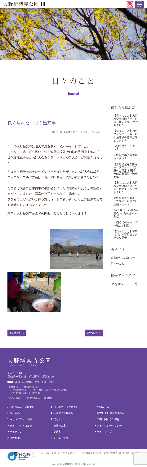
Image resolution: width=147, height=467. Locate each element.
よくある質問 (60, 437)
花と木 (57, 419)
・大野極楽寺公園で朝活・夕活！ (124, 157)
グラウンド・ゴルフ (21, 425)
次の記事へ (94, 333)
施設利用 (15, 437)
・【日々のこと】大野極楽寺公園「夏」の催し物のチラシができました (124, 187)
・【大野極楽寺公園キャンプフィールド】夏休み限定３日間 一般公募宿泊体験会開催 (124, 170)
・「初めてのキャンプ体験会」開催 (124, 224)
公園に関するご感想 (108, 419)
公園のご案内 (60, 425)
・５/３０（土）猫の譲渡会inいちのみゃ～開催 (124, 213)
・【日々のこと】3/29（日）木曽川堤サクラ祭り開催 (124, 234)
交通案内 (58, 431)
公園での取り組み (63, 413)
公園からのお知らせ (123, 257)
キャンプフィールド (21, 419)
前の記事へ (16, 333)
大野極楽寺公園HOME (22, 407)
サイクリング (17, 431)
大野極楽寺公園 (24, 4)
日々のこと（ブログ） (65, 407)
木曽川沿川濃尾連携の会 (110, 413)
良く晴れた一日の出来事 (31, 122)
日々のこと (117, 263)
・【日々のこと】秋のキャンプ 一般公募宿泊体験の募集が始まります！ (124, 135)
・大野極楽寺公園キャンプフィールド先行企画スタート (124, 201)
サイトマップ (104, 431)
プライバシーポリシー (109, 425)
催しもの (15, 413)
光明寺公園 (103, 407)
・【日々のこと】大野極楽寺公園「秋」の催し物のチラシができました (124, 120)
